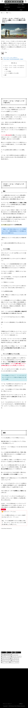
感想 (5, 75)
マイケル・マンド (15, 660)
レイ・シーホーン (5, 662)
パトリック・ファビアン (16, 656)
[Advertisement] (14, 88)
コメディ (9, 652)
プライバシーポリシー (7, 703)
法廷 (14, 652)
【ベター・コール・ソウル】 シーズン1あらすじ (14, 65)
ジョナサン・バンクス (6, 656)
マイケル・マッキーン (6, 660)
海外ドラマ (19, 652)
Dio (3, 654)
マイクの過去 (8, 71)
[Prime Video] (6, 59)
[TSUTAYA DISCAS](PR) (15, 59)
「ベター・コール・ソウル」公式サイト (9, 57)
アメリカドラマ (15, 654)
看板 (6, 69)
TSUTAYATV (8, 654)
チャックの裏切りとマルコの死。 (12, 73)
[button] (25, 374)
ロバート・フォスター (15, 662)
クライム (4, 652)
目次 (12, 63)
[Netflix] (21, 59)
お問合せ (21, 703)
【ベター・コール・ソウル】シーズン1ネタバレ (14, 67)
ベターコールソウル (5, 658)
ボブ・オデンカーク (15, 658)
